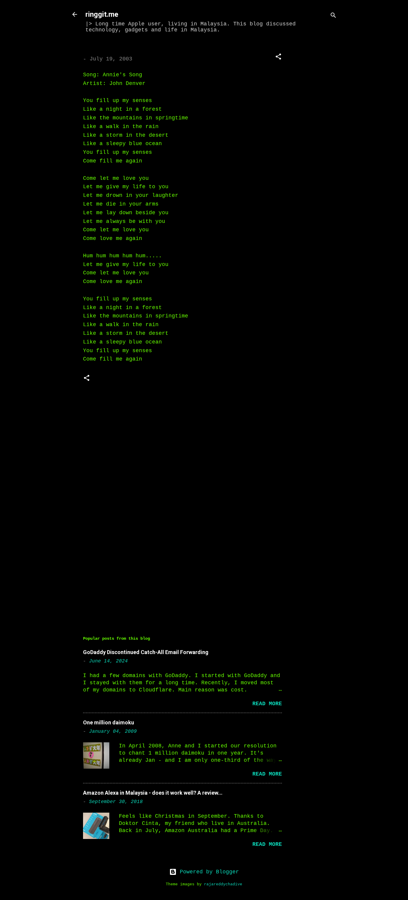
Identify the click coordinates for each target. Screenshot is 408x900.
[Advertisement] (318, 134)
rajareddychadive (223, 884)
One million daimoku (108, 722)
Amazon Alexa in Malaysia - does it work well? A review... (153, 793)
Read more (267, 704)
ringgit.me (101, 14)
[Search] (333, 16)
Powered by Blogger (208, 872)
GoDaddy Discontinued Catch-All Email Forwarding (145, 652)
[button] (278, 57)
